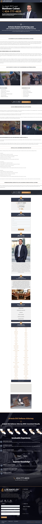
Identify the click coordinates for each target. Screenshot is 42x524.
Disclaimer (16, 521)
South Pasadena (26, 374)
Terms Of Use (10, 521)
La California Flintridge (16, 350)
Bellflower (26, 332)
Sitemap (3, 522)
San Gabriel (16, 369)
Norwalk (16, 361)
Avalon (16, 330)
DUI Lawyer (24, 31)
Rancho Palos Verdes (26, 364)
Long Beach (26, 355)
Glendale (16, 344)
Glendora (26, 344)
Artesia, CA (21, 185)
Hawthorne (25, 345)
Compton (16, 338)
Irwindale (26, 349)
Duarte (16, 342)
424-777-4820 (12, 11)
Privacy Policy (4, 521)
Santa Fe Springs (26, 370)
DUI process (25, 44)
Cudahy (16, 339)
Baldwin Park (16, 331)
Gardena (26, 343)
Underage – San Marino (25, 495)
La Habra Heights (26, 350)
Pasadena (16, 363)
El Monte (26, 342)
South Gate (16, 374)
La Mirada (16, 351)
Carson (16, 336)
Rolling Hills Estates (16, 367)
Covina (26, 338)
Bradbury (26, 333)
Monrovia (26, 358)
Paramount (25, 362)
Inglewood (16, 349)
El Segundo (16, 343)
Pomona (16, 364)
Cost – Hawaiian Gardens (26, 492)
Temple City (16, 375)
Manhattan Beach (26, 357)
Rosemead (26, 367)
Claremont (16, 337)
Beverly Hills (16, 333)
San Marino (25, 369)
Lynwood (26, 356)
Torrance (26, 375)
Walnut (26, 376)
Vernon (16, 376)
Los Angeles (16, 356)
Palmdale (26, 361)
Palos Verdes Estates (16, 362)
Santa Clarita (16, 370)
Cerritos (26, 336)
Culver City (26, 339)
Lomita (16, 355)
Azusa (26, 330)
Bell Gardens (16, 332)
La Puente (26, 351)
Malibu (16, 357)
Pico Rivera (25, 363)
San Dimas (16, 368)
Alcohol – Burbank (25, 496)
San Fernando (26, 368)
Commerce (25, 337)
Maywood (16, 358)
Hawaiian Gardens (16, 345)
